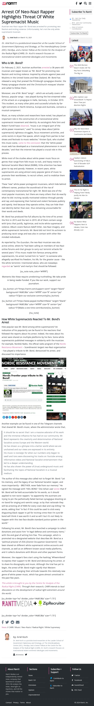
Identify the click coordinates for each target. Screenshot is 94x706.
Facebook (77, 680)
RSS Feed (77, 690)
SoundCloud (78, 685)
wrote (56, 488)
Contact (9, 702)
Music (17, 627)
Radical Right (37, 627)
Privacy (15, 702)
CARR (11, 627)
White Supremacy (52, 627)
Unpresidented (34, 695)
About (28, 702)
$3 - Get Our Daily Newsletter (78, 19)
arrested (46, 67)
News (4, 627)
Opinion (31, 690)
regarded (6, 266)
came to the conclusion (29, 142)
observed (24, 125)
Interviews (32, 685)
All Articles (19, 655)
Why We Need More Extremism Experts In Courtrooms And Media (83, 131)
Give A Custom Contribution (77, 28)
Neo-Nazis (26, 627)
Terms (22, 702)
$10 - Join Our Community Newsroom (81, 23)
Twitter (76, 675)
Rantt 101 (32, 680)
